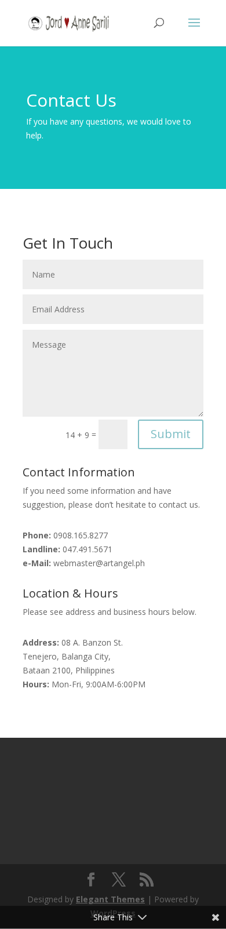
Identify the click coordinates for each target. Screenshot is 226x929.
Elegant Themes (110, 899)
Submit (171, 434)
